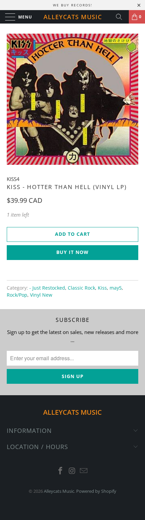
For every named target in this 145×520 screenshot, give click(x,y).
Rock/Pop (17, 295)
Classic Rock (81, 288)
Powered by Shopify (96, 491)
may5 (116, 288)
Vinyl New (41, 295)
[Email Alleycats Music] (84, 471)
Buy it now (72, 252)
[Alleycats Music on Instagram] (72, 471)
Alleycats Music (73, 17)
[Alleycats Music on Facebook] (60, 471)
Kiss (102, 288)
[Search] (121, 17)
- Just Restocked (47, 288)
